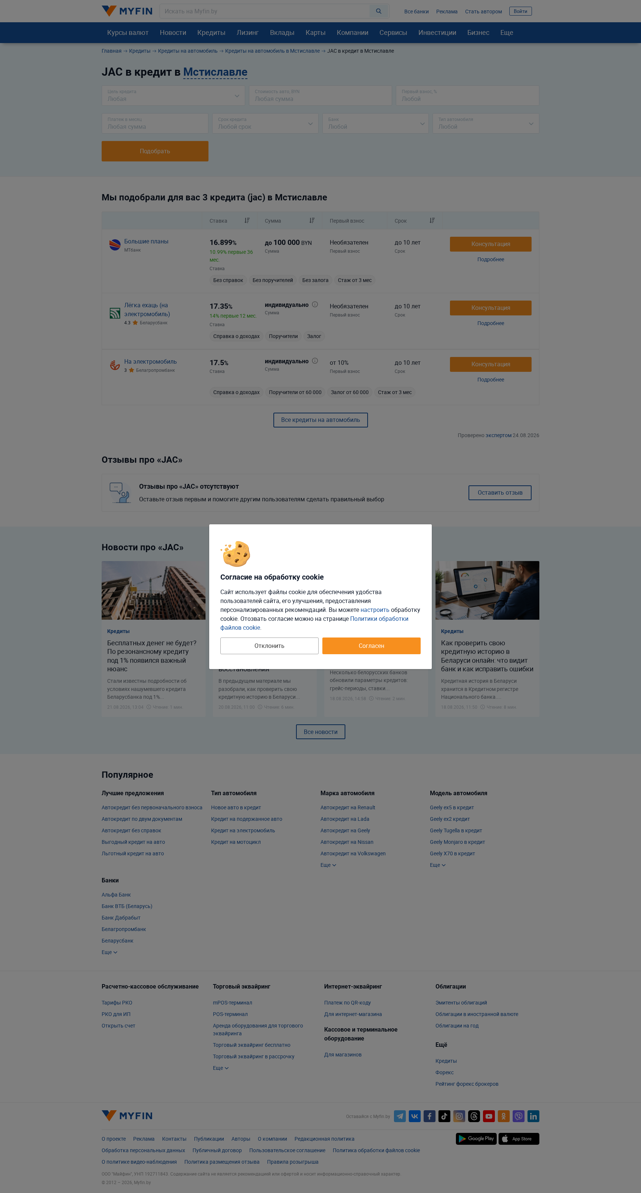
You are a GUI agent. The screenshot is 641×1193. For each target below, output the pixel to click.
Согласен (371, 646)
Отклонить (269, 646)
